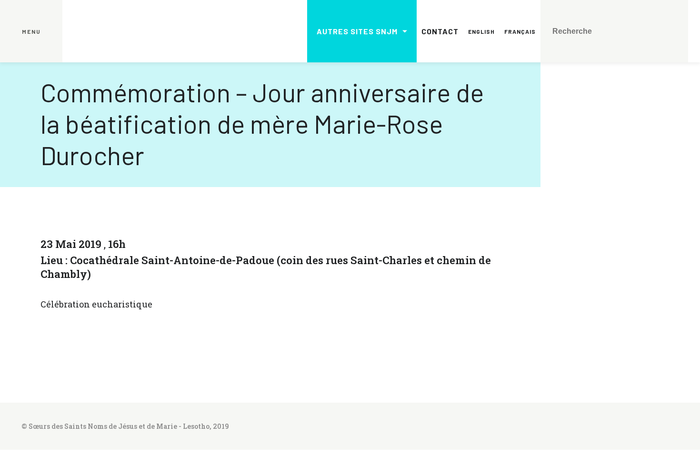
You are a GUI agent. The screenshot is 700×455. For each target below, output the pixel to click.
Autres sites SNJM (357, 31)
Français (520, 31)
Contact (440, 31)
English (481, 31)
